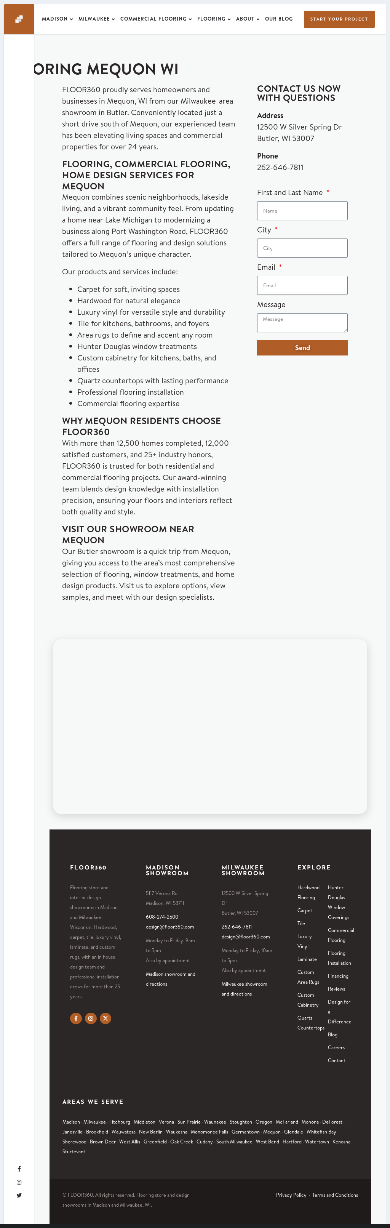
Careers (336, 1047)
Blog (332, 1034)
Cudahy (205, 1141)
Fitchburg (119, 1121)
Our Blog (279, 18)
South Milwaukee (234, 1141)
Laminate (307, 959)
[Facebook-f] (76, 1019)
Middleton (144, 1121)
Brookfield (97, 1131)
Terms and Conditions (335, 1194)
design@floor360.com (170, 926)
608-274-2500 (162, 916)
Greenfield (155, 1141)
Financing (338, 975)
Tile (301, 923)
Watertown (317, 1141)
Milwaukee (94, 18)
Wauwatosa (124, 1131)
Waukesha (176, 1131)
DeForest (332, 1121)
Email (267, 267)
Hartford (292, 1141)
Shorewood (74, 1141)
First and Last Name (291, 192)
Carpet (304, 910)
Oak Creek (181, 1141)
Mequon (272, 1131)
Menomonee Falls (209, 1131)
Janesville (72, 1131)
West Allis (129, 1141)
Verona (166, 1121)
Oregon (264, 1121)
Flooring (211, 18)
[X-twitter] (106, 1019)
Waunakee (215, 1121)
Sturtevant (73, 1151)
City (265, 229)
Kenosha (341, 1141)
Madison (55, 18)
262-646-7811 (280, 167)
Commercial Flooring (153, 18)
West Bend (267, 1141)
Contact (336, 1060)
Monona (310, 1121)
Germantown (246, 1131)
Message (271, 304)
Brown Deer (103, 1141)
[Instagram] (91, 1019)
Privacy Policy (291, 1194)
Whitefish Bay (321, 1131)
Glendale (293, 1131)
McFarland (287, 1121)
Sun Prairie (189, 1121)
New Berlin (151, 1131)
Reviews (336, 988)
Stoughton (241, 1121)
